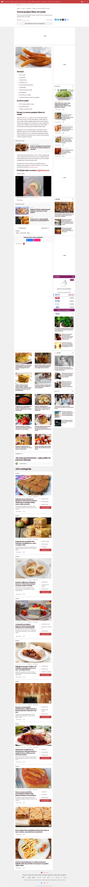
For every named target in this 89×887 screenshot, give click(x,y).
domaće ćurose (33, 167)
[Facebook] (41, 883)
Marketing (60, 879)
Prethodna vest (22, 228)
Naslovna (19, 8)
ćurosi (17, 233)
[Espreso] (33, 877)
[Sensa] (48, 877)
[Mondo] (24, 877)
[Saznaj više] (73, 199)
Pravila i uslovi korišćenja (33, 879)
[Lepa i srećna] (44, 877)
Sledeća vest (44, 228)
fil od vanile (23, 233)
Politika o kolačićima (46, 879)
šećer (28, 233)
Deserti (23, 8)
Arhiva (64, 879)
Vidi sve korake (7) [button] (45, 592)
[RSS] (47, 883)
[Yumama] (39, 877)
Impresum (26, 879)
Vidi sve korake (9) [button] (45, 634)
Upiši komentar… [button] (23, 463)
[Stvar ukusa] (5, 2)
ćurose (28, 117)
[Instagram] (44, 883)
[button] (49, 20)
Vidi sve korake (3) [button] (45, 550)
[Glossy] (65, 877)
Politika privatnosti (53, 879)
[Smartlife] (57, 877)
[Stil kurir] (61, 877)
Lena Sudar (19, 19)
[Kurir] (29, 877)
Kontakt (39, 879)
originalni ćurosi (43, 170)
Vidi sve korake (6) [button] (45, 507)
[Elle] (53, 877)
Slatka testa (28, 8)
